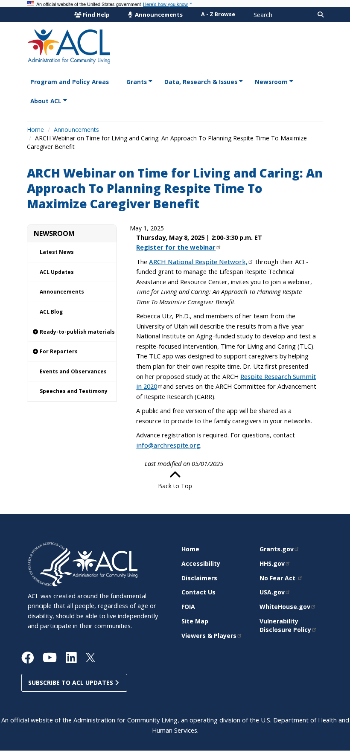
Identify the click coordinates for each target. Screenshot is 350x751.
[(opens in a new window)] (50, 563)
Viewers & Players (208, 636)
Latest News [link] (57, 252)
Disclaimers (199, 578)
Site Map (194, 621)
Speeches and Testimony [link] (74, 391)
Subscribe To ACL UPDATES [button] (71, 682)
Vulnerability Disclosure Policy (285, 625)
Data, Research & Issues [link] (200, 82)
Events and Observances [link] (73, 371)
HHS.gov (272, 563)
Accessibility (200, 563)
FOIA (188, 607)
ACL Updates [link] (57, 272)
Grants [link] (136, 82)
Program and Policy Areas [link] (69, 82)
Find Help (96, 14)
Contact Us (198, 592)
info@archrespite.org (168, 445)
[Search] (320, 14)
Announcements (158, 14)
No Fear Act (278, 578)
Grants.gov (277, 549)
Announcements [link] (62, 291)
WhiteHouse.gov (285, 607)
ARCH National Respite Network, (198, 261)
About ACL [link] (45, 101)
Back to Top (175, 486)
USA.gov (272, 592)
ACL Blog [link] (51, 311)
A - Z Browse (218, 14)
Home (35, 129)
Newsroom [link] (271, 82)
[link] (72, 332)
